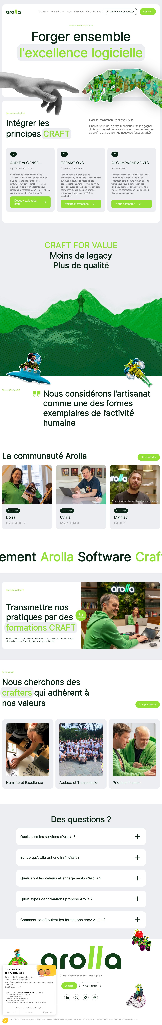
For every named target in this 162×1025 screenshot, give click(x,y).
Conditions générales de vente (71, 1019)
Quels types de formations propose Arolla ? (56, 899)
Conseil (42, 11)
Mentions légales (27, 1019)
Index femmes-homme (128, 1019)
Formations (56, 11)
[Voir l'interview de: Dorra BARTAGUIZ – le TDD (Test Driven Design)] (27, 497)
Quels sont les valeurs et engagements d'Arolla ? (60, 878)
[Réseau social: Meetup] (86, 997)
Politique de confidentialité (46, 1019)
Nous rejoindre (93, 11)
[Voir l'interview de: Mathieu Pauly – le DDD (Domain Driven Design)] (135, 497)
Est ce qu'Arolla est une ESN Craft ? (49, 857)
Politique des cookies (93, 1019)
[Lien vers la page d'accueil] (13, 12)
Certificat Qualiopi (110, 1019)
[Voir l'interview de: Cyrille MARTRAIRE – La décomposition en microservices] (81, 497)
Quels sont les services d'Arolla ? (47, 836)
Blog (69, 11)
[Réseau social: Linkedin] (67, 997)
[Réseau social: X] (76, 997)
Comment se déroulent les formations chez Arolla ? (62, 920)
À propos (78, 11)
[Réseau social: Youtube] (95, 997)
